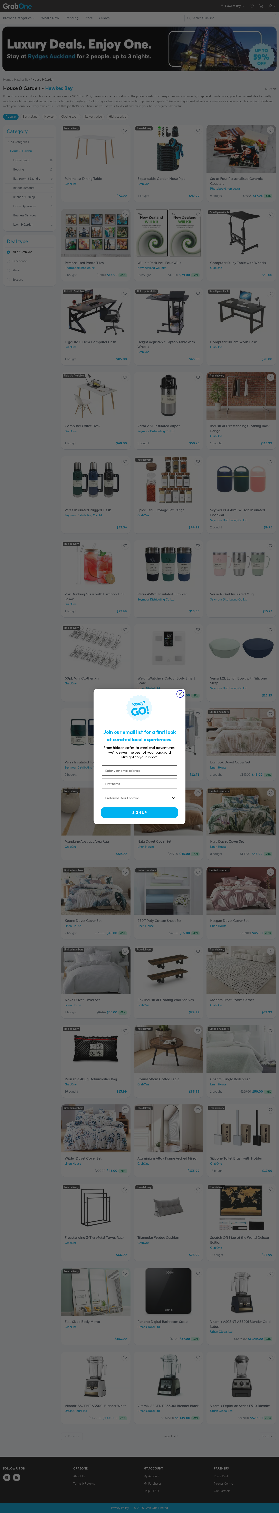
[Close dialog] (180, 693)
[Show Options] (173, 798)
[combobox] (138, 798)
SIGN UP (139, 812)
